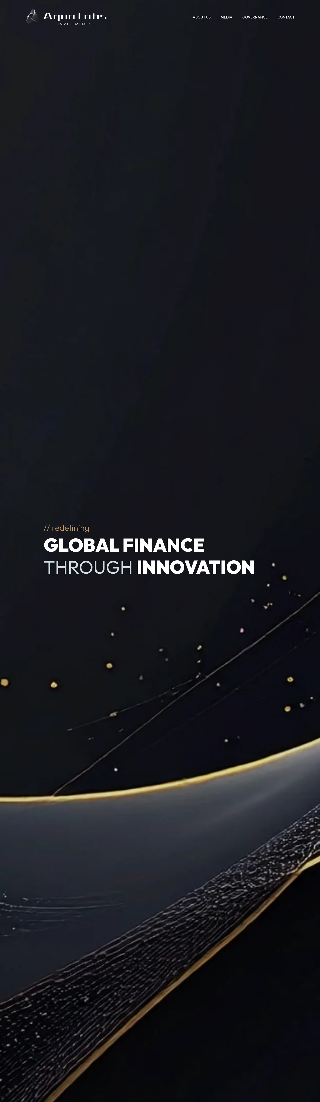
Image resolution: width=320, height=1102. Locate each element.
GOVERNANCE (255, 17)
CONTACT (286, 17)
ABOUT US (202, 17)
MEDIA (226, 17)
